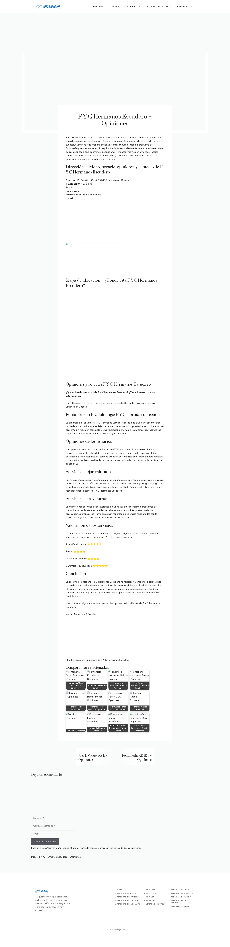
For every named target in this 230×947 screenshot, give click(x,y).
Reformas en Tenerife (181, 906)
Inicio (34, 856)
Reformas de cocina (157, 7)
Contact (150, 897)
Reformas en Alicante (127, 901)
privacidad (151, 901)
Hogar (115, 7)
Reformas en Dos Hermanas (179, 902)
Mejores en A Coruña (84, 614)
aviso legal (151, 894)
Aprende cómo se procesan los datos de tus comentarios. (111, 848)
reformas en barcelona (128, 897)
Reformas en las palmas (128, 904)
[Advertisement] (115, 33)
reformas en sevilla (155, 904)
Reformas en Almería (181, 897)
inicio (119, 890)
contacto (150, 890)
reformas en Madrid (127, 894)
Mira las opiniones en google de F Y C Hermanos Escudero (97, 660)
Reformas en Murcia (180, 890)
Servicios (132, 7)
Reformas (98, 7)
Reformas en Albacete (182, 894)
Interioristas (184, 7)
